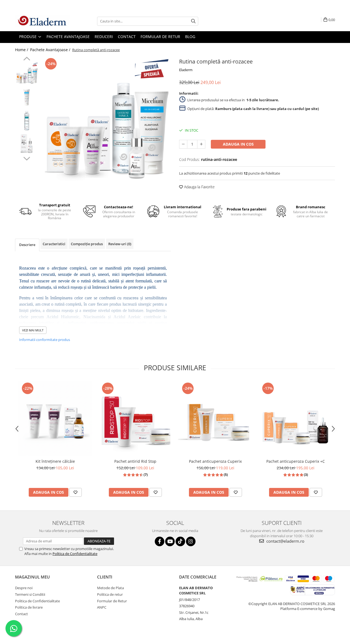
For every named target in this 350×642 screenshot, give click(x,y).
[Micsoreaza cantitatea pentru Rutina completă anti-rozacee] (183, 144)
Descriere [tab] (27, 244)
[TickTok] (180, 541)
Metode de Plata (110, 587)
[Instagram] (191, 541)
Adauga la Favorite (199, 186)
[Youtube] (170, 541)
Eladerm (185, 69)
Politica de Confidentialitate (74, 553)
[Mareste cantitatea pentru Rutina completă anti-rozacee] (201, 144)
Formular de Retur (160, 36)
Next (26, 158)
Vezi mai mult (32, 330)
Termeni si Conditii (30, 594)
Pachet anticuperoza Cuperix (215, 461)
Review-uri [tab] (119, 243)
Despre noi (24, 587)
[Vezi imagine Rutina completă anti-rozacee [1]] (26, 97)
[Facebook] (159, 541)
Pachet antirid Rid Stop (135, 461)
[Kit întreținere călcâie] (55, 418)
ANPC (101, 607)
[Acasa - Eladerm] (42, 21)
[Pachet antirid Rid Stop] (135, 418)
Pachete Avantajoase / (50, 49)
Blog (190, 36)
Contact (21, 613)
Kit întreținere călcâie (55, 461)
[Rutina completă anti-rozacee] (106, 122)
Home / (22, 49)
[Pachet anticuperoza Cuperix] (215, 418)
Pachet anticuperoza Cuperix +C (295, 461)
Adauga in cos (238, 144)
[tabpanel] (106, 122)
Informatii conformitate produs (44, 339)
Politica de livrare (29, 607)
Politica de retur (110, 594)
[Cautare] (193, 21)
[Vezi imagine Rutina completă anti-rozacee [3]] (26, 143)
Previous (26, 59)
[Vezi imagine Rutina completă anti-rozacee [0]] (26, 73)
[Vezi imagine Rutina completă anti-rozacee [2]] (26, 120)
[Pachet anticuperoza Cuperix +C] (295, 418)
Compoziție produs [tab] (87, 243)
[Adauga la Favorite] (75, 492)
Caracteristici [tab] (54, 243)
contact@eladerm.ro (284, 541)
